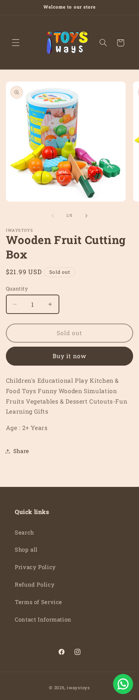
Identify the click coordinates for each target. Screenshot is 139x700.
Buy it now (70, 356)
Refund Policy (34, 584)
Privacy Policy (35, 567)
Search (24, 532)
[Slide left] (52, 216)
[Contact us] (123, 684)
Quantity (17, 288)
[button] (15, 42)
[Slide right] (86, 216)
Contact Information (43, 619)
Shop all (26, 549)
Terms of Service (38, 602)
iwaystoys (78, 687)
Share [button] (21, 451)
